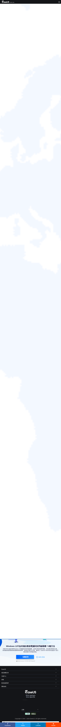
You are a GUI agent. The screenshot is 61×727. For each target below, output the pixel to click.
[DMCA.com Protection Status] (33, 713)
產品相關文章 (5, 672)
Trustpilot (24, 699)
